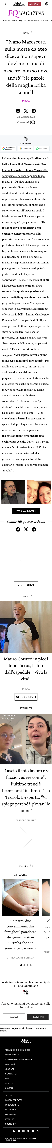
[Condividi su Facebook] (18, 111)
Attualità (26, 33)
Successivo (26, 697)
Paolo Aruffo (27, 820)
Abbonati (34, 3)
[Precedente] (26, 562)
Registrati (38, 1016)
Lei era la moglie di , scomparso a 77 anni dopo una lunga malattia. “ (25, 175)
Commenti (23, 122)
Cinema (44, 21)
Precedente (25, 585)
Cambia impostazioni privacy (18, 1059)
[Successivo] (26, 841)
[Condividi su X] (26, 111)
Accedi (14, 1016)
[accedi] (47, 4)
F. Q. (27, 101)
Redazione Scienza (22, 957)
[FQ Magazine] (26, 13)
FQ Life (22, 21)
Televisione (33, 21)
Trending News (9, 21)
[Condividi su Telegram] (34, 111)
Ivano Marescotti (26, 511)
